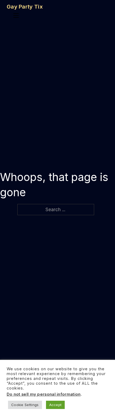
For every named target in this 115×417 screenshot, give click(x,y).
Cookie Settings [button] (25, 405)
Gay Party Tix (25, 6)
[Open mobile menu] (16, 15)
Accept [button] (55, 405)
